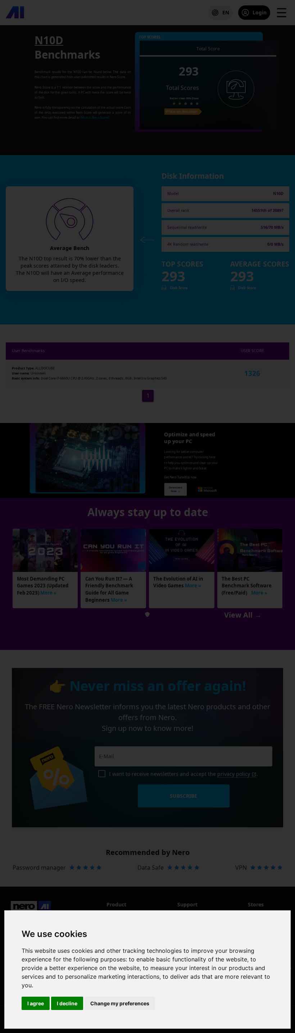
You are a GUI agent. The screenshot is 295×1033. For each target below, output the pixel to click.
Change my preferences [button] (119, 1003)
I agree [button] (35, 1003)
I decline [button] (67, 1003)
